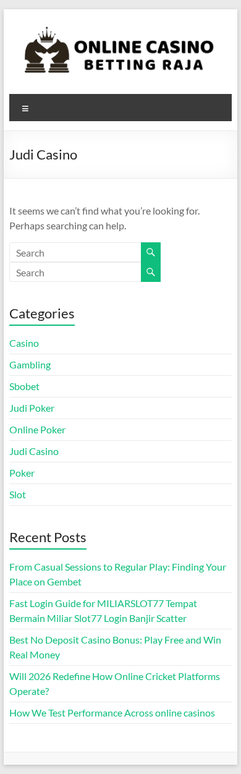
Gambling (30, 364)
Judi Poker (31, 408)
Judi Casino (34, 451)
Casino (24, 343)
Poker (22, 472)
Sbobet (24, 386)
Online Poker (37, 429)
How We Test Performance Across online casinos (112, 712)
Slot (17, 494)
